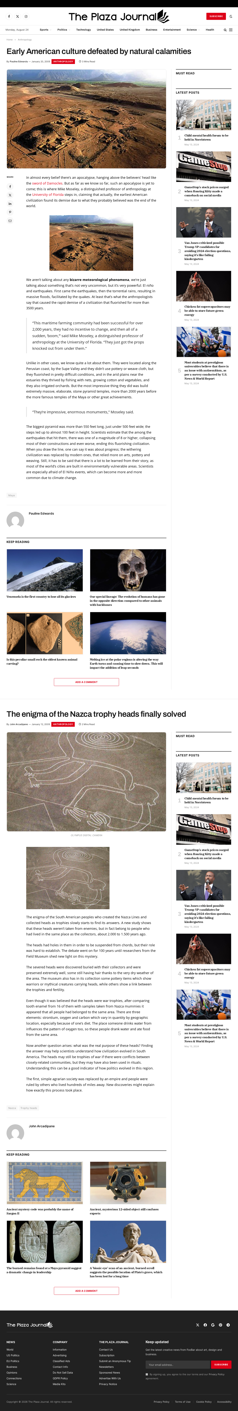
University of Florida (48, 194)
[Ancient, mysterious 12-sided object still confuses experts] (128, 1182)
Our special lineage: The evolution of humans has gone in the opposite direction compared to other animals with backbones (127, 601)
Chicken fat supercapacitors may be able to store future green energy (207, 311)
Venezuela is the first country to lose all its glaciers (41, 596)
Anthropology (63, 61)
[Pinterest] (10, 212)
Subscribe (216, 16)
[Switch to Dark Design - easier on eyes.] (230, 16)
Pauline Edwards (19, 61)
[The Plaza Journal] (119, 16)
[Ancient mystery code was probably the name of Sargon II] (45, 1182)
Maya (11, 495)
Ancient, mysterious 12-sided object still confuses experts (124, 1211)
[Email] (10, 220)
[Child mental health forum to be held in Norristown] (203, 115)
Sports (44, 29)
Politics (62, 29)
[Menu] (230, 30)
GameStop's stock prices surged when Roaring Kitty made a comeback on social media (206, 191)
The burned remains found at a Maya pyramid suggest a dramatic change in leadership (44, 1270)
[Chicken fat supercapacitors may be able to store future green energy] (203, 286)
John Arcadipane (19, 724)
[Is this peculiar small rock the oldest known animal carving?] (45, 633)
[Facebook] (10, 186)
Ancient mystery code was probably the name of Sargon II (40, 1211)
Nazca (12, 1108)
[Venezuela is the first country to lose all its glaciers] (45, 570)
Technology (83, 29)
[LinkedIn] (10, 203)
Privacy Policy (216, 1374)
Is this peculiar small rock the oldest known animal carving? (42, 661)
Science (192, 29)
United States (105, 29)
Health (210, 29)
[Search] (225, 30)
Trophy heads (28, 1108)
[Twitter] (10, 195)
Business (151, 29)
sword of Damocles (47, 183)
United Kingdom (130, 29)
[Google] (213, 1325)
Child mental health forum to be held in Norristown (206, 137)
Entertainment (172, 29)
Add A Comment (86, 682)
